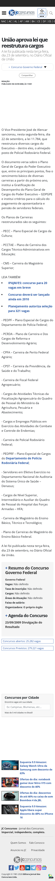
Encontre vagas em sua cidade (18, 702)
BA (33, 21)
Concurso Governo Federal (25, 67)
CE (38, 21)
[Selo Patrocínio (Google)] (41, 12)
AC (10, 21)
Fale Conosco (36, 842)
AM (27, 21)
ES (49, 21)
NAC (3, 21)
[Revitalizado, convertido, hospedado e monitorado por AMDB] (50, 876)
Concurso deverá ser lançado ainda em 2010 (29, 296)
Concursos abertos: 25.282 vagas (22, 641)
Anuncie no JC (18, 850)
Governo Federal (15, 579)
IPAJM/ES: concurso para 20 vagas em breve (27, 285)
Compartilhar (27, 75)
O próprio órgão (33, 607)
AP (21, 21)
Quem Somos (18, 842)
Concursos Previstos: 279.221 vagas (23, 648)
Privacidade (38, 850)
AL (15, 21)
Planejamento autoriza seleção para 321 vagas (30, 308)
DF (44, 21)
